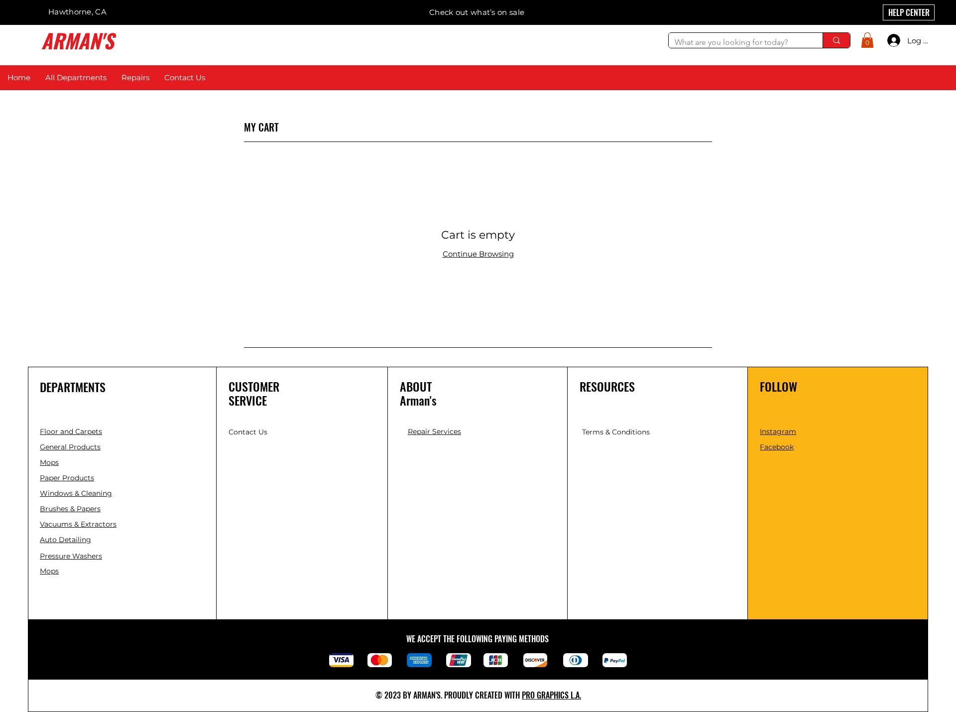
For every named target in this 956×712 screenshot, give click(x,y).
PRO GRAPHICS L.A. (551, 695)
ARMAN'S (77, 40)
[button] (867, 40)
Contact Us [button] (248, 431)
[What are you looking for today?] (836, 40)
